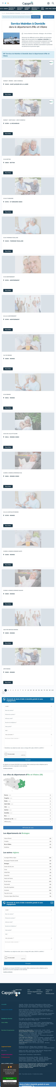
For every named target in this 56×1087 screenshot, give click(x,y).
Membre (49, 3)
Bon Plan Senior (23, 1007)
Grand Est (27, 875)
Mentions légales (32, 991)
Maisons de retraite (12, 8)
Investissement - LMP (32, 1058)
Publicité (39, 993)
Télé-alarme (40, 1041)
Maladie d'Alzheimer (35, 1009)
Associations (33, 1026)
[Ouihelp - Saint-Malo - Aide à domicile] (28, 107)
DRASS (42, 1023)
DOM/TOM (27, 872)
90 (49, 690)
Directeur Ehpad (23, 1016)
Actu (1, 8)
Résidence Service (20, 8)
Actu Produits (32, 1005)
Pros (50, 8)
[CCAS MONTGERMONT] (28, 264)
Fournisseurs (22, 1057)
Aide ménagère (39, 1031)
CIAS (28, 1025)
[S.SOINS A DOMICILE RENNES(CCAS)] (28, 460)
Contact (39, 990)
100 (52, 690)
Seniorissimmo (23, 1063)
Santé (29, 1007)
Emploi (54, 8)
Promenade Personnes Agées (33, 1039)
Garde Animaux (38, 1040)
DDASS (47, 1023)
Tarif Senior (32, 1050)
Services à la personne (35, 8)
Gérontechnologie (43, 1059)
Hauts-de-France (27, 878)
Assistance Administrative (32, 1035)
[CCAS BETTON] (28, 147)
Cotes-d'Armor (27, 838)
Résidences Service (6, 1018)
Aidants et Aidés (23, 1005)
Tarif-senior (42, 1066)
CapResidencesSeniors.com (44, 1063)
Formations (30, 1054)
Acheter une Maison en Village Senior (29, 1019)
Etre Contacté (48, 17)
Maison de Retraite (24, 1009)
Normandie (27, 884)
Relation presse (50, 993)
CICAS (48, 1030)
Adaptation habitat (49, 1048)
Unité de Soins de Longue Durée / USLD (29, 1012)
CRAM (51, 1023)
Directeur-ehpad (23, 1065)
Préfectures (37, 1023)
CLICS (31, 1025)
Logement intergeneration (36, 1048)
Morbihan (27, 847)
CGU (28, 990)
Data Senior (47, 1007)
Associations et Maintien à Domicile (28, 1036)
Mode (36, 1050)
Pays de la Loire (27, 893)
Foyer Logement (23, 1011)
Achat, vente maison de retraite (27, 1061)
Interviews (31, 1004)
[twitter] (5, 3)
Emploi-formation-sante (25, 1066)
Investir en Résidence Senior (42, 1018)
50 (39, 690)
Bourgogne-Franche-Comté (27, 860)
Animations (51, 1013)
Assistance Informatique (46, 1035)
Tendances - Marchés (32, 1059)
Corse (27, 869)
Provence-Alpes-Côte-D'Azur (27, 896)
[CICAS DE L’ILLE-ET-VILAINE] (28, 421)
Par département (29, 1018)
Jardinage (46, 1040)
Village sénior (33, 1046)
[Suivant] (3, 692)
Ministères (25, 1022)
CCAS (24, 1025)
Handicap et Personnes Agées (45, 1005)
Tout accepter (9, 1078)
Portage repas (33, 1032)
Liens (46, 8)
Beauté (41, 1050)
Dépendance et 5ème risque (42, 1004)
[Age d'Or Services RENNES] (28, 617)
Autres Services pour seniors (36, 1042)
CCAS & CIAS (37, 1030)
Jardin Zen (39, 1051)
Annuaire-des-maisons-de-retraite (38, 1065)
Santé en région (32, 1022)
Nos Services (22, 1059)
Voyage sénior (47, 1050)
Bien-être (42, 8)
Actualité (3, 1004)
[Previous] (3, 690)
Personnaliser (9, 1081)
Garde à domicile (49, 1031)
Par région (21, 1018)
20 (31, 690)
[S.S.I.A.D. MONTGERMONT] (28, 303)
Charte (29, 993)
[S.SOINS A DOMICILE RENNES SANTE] (28, 539)
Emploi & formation (6, 1054)
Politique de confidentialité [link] (10, 1083)
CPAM (20, 1025)
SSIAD (40, 1034)
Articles (26, 1004)
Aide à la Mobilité (38, 1037)
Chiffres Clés (41, 1014)
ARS (20, 1022)
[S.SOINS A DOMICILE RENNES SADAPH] (28, 578)
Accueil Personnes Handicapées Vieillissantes (40, 1011)
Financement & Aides (24, 1014)
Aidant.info (35, 1066)
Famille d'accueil (42, 1013)
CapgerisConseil (31, 1063)
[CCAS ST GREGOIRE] (28, 186)
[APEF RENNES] (28, 656)
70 (44, 690)
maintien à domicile (43, 39)
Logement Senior (27, 8)
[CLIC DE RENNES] (28, 343)
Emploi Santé (22, 1054)
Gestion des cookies (38, 1074)
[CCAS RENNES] (28, 382)
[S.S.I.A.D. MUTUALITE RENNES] (28, 499)
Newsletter (40, 991)
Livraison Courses (23, 1032)
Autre (29, 1016)
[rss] (8, 3)
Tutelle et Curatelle (24, 1027)
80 (47, 690)
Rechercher (35, 17)
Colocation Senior (23, 1048)
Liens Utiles (4, 1022)
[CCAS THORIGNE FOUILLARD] (28, 225)
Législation (34, 1014)
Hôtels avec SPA (23, 1050)
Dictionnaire (48, 1014)
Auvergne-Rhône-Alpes (27, 857)
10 (28, 690)
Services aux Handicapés (30, 1034)
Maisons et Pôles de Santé (26, 1067)
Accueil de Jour (46, 1009)
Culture (41, 1007)
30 (33, 690)
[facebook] (3, 3)
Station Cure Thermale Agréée (27, 1051)
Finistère (27, 841)
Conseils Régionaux (47, 1022)
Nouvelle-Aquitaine (27, 887)
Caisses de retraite (24, 1026)
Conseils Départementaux (26, 1023)
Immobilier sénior (42, 1046)
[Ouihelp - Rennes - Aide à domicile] (28, 68)
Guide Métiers (37, 1054)
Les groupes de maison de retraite (28, 1013)
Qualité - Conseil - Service (41, 1057)
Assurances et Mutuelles (40, 1025)
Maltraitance (40, 1026)
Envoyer (28, 760)
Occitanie (27, 890)
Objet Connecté (41, 1061)
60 (41, 690)
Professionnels (5, 1057)
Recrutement (29, 1057)
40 (36, 690)
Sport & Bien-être (47, 1039)
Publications (35, 1007)
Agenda (6, 8)
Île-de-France (27, 881)
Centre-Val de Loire (27, 866)
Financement (22, 1058)
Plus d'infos (8, 94)
